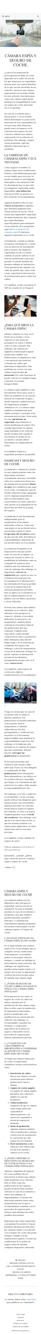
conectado (31, 1299)
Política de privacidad (20, 1326)
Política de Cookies (20, 1323)
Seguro (21, 1260)
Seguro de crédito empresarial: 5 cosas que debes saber (21, 1275)
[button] (38, 16)
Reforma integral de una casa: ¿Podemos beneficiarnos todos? (20, 1266)
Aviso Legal (20, 1314)
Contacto (20, 1317)
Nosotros (20, 1320)
